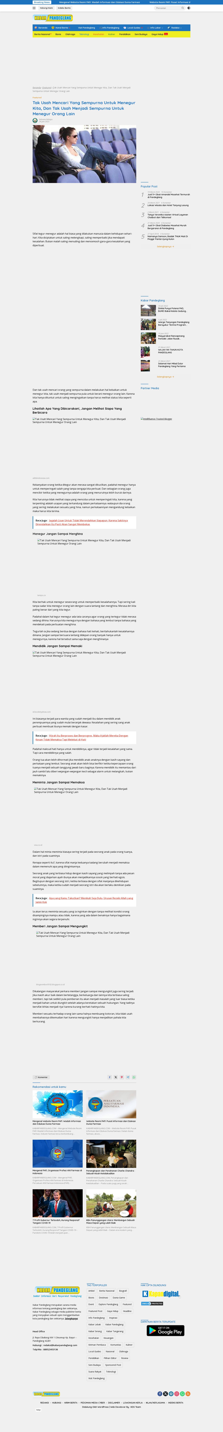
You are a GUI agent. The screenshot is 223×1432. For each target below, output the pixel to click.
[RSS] (188, 1394)
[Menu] (35, 8)
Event (91, 1304)
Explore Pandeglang (108, 1304)
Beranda (37, 87)
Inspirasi (113, 1317)
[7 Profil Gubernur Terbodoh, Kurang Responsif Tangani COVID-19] (58, 1203)
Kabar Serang (95, 1331)
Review (124, 1358)
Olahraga (70, 34)
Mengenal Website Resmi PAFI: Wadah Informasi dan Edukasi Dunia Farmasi (58, 2)
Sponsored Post (113, 1364)
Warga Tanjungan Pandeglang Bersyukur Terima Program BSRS (173, 323)
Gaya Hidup (157, 34)
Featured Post (95, 1311)
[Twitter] (165, 1394)
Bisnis (58, 34)
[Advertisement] (111, 61)
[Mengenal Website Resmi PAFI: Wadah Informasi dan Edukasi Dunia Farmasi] (58, 1104)
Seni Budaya (141, 34)
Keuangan (108, 1337)
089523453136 (50, 1349)
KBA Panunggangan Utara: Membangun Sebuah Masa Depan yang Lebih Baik (110, 1221)
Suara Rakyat (94, 1371)
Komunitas (115, 1344)
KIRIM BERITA (70, 1402)
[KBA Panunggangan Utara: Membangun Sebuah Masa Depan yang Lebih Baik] (111, 1203)
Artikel (91, 1290)
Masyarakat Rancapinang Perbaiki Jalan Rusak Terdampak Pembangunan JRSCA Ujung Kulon (171, 337)
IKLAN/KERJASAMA (155, 1402)
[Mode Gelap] (188, 8)
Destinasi (103, 1297)
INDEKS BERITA (175, 1402)
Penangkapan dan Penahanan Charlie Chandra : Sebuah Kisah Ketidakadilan (110, 1172)
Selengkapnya (164, 246)
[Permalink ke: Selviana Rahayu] (35, 120)
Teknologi (84, 34)
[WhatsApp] (182, 1394)
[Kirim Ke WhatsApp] (134, 1077)
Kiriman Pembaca (97, 1344)
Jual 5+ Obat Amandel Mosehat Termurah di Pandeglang (169, 196)
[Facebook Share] (109, 1077)
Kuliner (111, 34)
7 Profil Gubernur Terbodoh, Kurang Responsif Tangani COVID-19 (56, 1221)
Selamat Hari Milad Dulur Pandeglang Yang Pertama (172, 365)
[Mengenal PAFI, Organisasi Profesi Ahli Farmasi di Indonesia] (58, 1154)
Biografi (123, 1290)
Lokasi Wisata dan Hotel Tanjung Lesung (168, 205)
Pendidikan (124, 34)
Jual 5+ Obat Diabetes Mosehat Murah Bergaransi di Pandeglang (167, 227)
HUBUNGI (56, 1402)
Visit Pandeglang (96, 1378)
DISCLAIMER (114, 1402)
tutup (38, 1410)
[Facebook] (159, 1394)
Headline (127, 1311)
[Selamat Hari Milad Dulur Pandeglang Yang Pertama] (145, 365)
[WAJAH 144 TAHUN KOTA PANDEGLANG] (145, 352)
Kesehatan (98, 34)
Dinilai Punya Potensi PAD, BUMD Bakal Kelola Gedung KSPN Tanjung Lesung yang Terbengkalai (172, 309)
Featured (46, 87)
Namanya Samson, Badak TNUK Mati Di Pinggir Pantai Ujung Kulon (168, 237)
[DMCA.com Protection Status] (152, 1303)
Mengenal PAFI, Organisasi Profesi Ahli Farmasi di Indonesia (57, 1172)
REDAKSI (44, 1402)
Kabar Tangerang (114, 1331)
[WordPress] (171, 1394)
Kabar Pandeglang (114, 1324)
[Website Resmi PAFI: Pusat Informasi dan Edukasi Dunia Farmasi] (111, 1104)
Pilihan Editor (110, 1358)
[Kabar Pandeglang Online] (53, 17)
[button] (183, 7)
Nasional (110, 1351)
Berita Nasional (42, 34)
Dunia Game (119, 1297)
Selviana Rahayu (45, 119)
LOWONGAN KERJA (133, 1402)
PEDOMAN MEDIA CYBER (93, 1402)
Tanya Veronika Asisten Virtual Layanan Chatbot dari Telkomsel (168, 216)
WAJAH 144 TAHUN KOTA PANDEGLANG (170, 351)
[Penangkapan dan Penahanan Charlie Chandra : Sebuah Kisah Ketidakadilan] (111, 1154)
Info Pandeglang (96, 1317)
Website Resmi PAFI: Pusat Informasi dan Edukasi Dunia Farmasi (142, 2)
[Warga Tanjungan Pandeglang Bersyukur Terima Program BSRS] (148, 324)
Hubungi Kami (46, 8)
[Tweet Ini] (115, 1077)
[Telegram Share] (128, 1077)
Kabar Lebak (94, 1324)
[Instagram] (176, 1394)
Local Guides (94, 1351)
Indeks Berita (64, 8)
